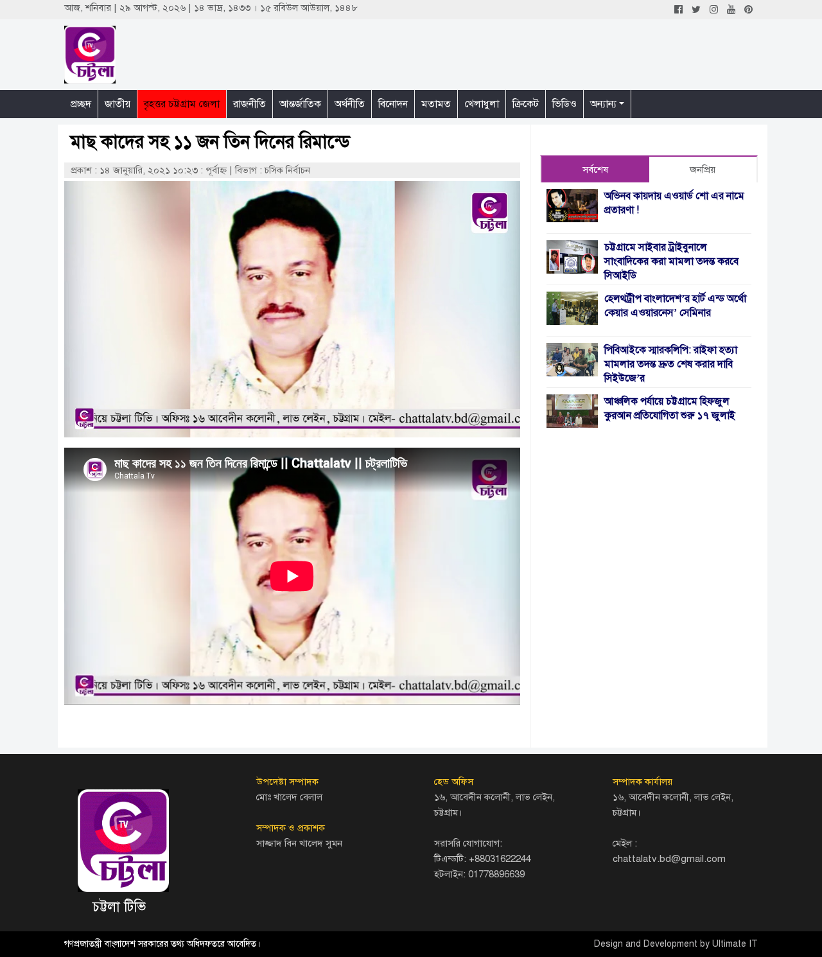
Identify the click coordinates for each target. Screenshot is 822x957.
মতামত (436, 104)
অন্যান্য (603, 104)
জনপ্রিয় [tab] (702, 169)
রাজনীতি (249, 104)
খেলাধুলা (481, 104)
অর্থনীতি (350, 104)
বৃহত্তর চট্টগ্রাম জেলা (182, 104)
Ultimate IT (735, 943)
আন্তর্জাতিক (300, 104)
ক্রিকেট (525, 104)
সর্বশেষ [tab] (595, 169)
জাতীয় (117, 104)
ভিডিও (564, 104)
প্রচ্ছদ (81, 104)
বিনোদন (393, 104)
